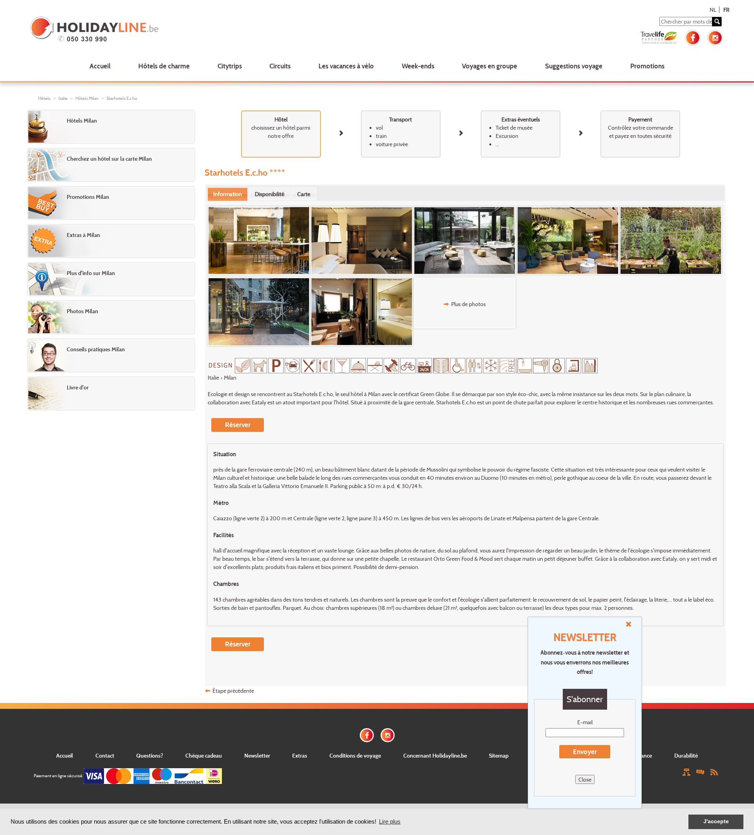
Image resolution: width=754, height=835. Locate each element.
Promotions (647, 66)
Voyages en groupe (489, 66)
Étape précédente (233, 690)
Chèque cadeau (203, 755)
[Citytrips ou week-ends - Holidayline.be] (170, 30)
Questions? (149, 755)
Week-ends (418, 66)
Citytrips (230, 66)
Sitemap (499, 755)
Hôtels (44, 98)
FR (726, 9)
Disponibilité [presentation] (269, 194)
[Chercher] (716, 21)
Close (584, 779)
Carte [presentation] (303, 194)
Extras (299, 755)
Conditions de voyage (355, 755)
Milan (230, 377)
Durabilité (686, 755)
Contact (104, 755)
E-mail (585, 722)
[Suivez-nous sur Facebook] (692, 36)
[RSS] (714, 771)
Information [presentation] (227, 194)
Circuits (280, 66)
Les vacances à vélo (346, 66)
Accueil (100, 66)
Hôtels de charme (164, 66)
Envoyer (585, 751)
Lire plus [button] (390, 821)
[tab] (227, 194)
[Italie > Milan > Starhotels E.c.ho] (259, 240)
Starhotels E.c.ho (121, 98)
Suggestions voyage (573, 66)
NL (713, 9)
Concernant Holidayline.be (435, 755)
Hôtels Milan (87, 98)
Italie (63, 98)
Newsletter (257, 755)
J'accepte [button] (716, 821)
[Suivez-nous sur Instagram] (715, 36)
